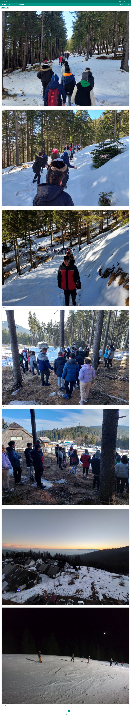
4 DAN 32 (4, 207)
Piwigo (67, 714)
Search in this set (5, 7)
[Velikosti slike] (117, 4)
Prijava (124, 1)
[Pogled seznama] (128, 4)
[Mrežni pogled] (126, 4)
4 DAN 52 (4, 705)
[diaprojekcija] (120, 4)
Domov (2, 4)
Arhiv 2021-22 (7, 4)
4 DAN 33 (4, 307)
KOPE (20, 4)
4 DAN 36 (4, 606)
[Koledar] (123, 4)
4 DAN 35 (4, 506)
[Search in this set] (112, 4)
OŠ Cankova (4, 1)
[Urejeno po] (114, 4)
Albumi (119, 1)
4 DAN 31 (4, 107)
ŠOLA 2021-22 (15, 4)
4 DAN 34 (4, 406)
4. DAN (24, 4)
